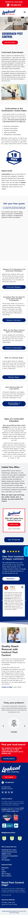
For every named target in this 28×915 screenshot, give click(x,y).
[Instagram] (9, 792)
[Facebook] (12, 792)
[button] (24, 12)
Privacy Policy (19, 911)
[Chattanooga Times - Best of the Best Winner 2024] (16, 817)
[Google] (3, 792)
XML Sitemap (16, 912)
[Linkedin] (6, 792)
